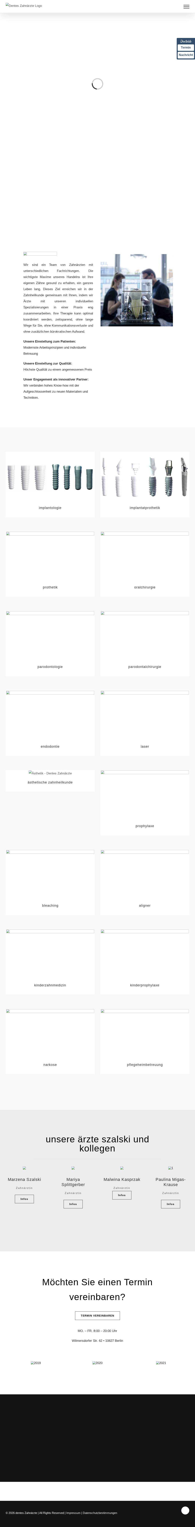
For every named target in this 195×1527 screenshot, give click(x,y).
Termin (186, 47)
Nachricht (186, 55)
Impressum (73, 1512)
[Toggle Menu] (186, 6)
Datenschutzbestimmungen (100, 1512)
